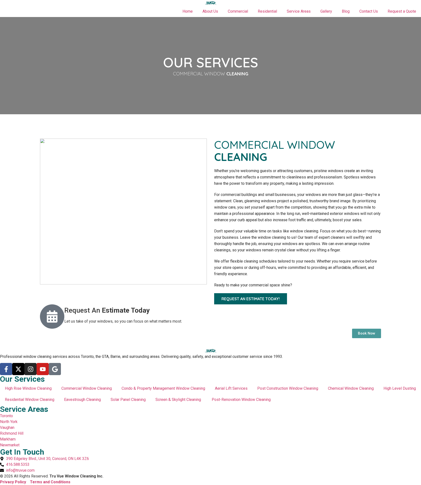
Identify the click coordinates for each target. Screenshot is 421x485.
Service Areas (299, 11)
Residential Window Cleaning (29, 399)
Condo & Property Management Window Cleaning (163, 388)
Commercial (238, 11)
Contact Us (368, 11)
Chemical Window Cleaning (351, 388)
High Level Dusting (399, 388)
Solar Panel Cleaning (128, 399)
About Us (210, 11)
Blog (346, 11)
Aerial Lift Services (231, 388)
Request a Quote (402, 11)
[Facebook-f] (6, 369)
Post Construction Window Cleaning (287, 388)
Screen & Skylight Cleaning (178, 399)
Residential (267, 11)
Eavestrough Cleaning (82, 399)
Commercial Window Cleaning (86, 388)
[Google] (55, 369)
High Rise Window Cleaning (28, 388)
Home (187, 11)
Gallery (326, 11)
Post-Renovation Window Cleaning (242, 399)
